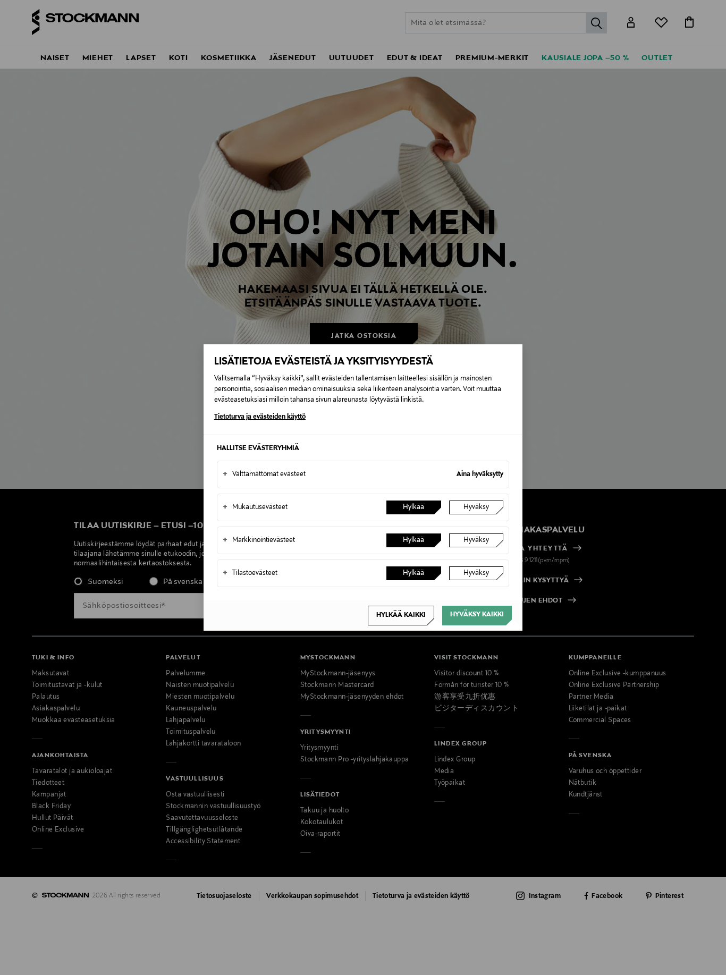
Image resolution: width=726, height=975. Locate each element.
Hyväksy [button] (476, 507)
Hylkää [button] (413, 507)
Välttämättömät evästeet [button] (264, 474)
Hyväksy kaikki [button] (477, 614)
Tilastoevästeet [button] (250, 573)
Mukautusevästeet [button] (255, 507)
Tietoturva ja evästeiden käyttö (260, 417)
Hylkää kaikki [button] (401, 615)
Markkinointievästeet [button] (259, 540)
